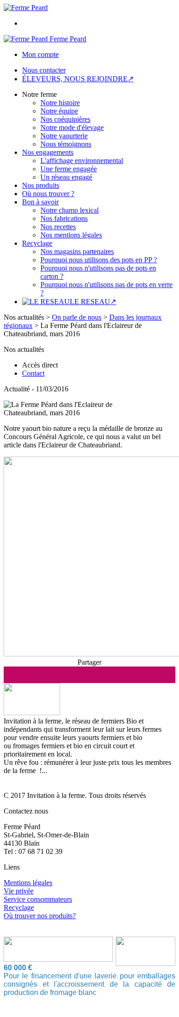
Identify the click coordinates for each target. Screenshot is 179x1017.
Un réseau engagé (66, 177)
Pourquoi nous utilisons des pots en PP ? (98, 260)
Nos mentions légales (71, 235)
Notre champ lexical (69, 210)
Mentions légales (28, 883)
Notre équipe (59, 111)
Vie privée (19, 891)
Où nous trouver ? (48, 194)
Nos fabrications (64, 218)
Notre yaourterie (64, 136)
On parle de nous (76, 317)
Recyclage (37, 243)
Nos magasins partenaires (77, 251)
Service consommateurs (38, 899)
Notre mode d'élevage (72, 127)
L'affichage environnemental (81, 160)
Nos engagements (47, 152)
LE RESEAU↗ (93, 301)
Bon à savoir (40, 202)
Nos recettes (58, 227)
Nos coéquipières (65, 119)
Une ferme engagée (68, 169)
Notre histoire (60, 103)
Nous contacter (44, 70)
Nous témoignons (65, 144)
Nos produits (40, 185)
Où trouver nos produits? (40, 916)
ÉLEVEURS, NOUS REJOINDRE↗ (78, 79)
